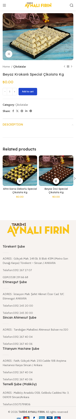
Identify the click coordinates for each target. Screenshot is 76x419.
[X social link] (17, 111)
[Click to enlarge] (8, 53)
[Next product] (71, 66)
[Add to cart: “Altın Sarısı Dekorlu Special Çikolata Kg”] (20, 181)
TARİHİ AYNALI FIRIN (31, 412)
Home (6, 66)
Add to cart (28, 91)
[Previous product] (64, 66)
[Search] (71, 5)
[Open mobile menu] (4, 5)
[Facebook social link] (13, 111)
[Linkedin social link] (26, 111)
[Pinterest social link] (22, 111)
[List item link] (38, 404)
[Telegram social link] (30, 111)
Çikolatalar (19, 66)
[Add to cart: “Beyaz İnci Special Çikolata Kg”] (56, 181)
